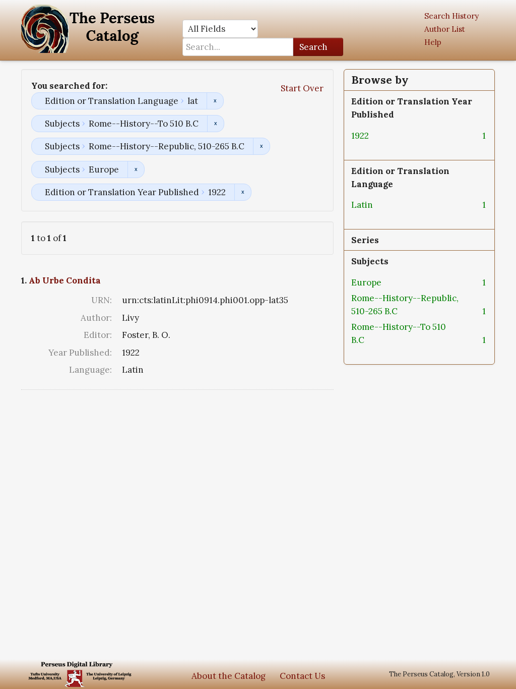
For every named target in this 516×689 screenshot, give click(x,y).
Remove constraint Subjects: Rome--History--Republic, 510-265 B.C (261, 146)
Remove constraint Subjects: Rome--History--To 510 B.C (215, 124)
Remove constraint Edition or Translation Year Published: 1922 (242, 192)
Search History (451, 16)
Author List (444, 29)
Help (432, 42)
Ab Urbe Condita (65, 280)
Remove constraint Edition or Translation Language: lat (215, 101)
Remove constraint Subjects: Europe (135, 169)
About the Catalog (228, 675)
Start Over (302, 88)
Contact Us (302, 675)
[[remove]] (377, 136)
